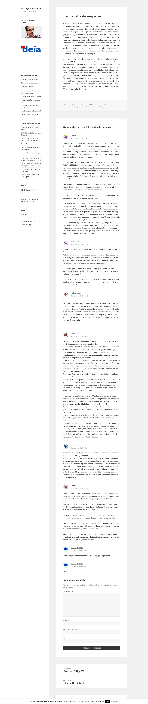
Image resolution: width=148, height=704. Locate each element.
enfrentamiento (84, 107)
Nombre (67, 620)
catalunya (96, 105)
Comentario (69, 592)
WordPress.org (26, 225)
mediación (99, 107)
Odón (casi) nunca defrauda (30, 83)
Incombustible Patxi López (29, 114)
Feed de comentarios (28, 221)
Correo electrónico (72, 629)
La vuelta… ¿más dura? (28, 86)
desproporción (68, 107)
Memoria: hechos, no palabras (31, 90)
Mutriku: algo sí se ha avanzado (31, 111)
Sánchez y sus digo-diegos (29, 79)
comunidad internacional (108, 105)
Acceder (23, 214)
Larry (73, 136)
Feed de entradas (26, 218)
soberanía (106, 107)
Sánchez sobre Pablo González (31, 97)
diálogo (76, 107)
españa (92, 107)
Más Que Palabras (31, 8)
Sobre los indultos (27, 93)
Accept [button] (107, 701)
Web (65, 638)
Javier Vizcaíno (82, 105)
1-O (91, 105)
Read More (114, 701)
